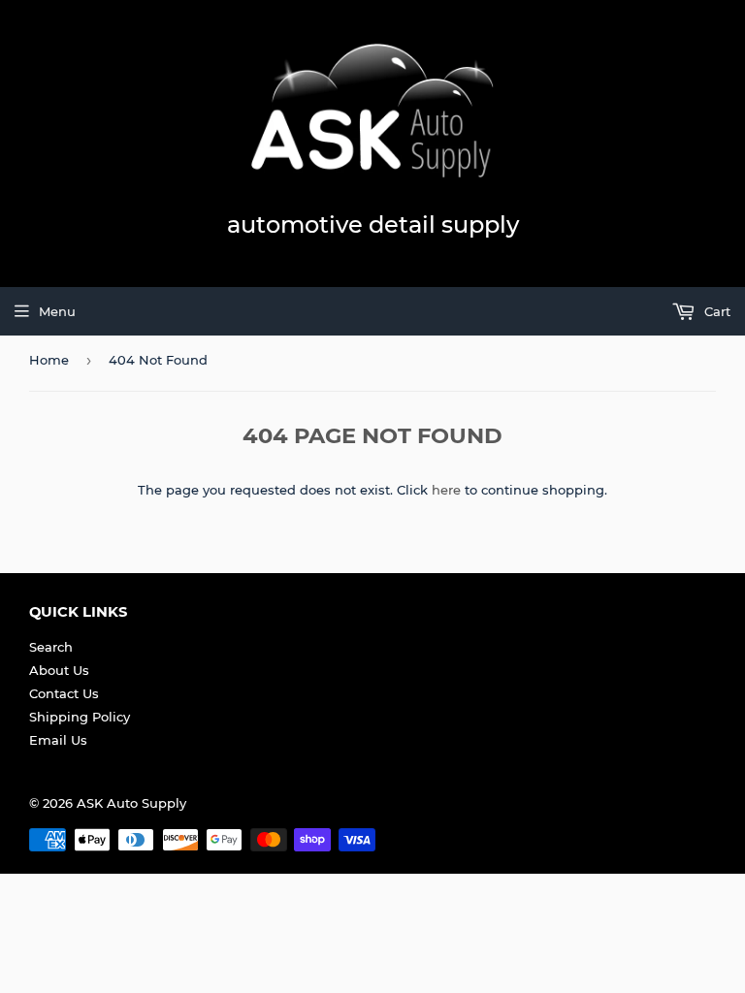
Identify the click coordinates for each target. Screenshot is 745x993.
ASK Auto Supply (131, 803)
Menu (57, 311)
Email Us (58, 740)
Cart (715, 311)
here (446, 489)
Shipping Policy (79, 716)
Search (51, 647)
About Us (59, 670)
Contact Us (64, 693)
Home (49, 360)
